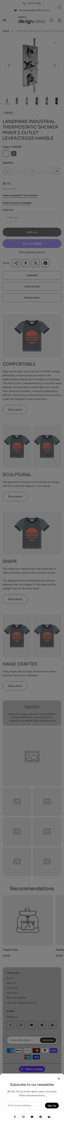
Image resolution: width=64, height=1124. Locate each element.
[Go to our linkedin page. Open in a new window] (49, 1117)
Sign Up (52, 1105)
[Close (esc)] (58, 1078)
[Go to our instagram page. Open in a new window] (23, 1117)
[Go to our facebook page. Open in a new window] (15, 1117)
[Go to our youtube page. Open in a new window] (32, 1117)
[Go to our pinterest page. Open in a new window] (40, 1117)
